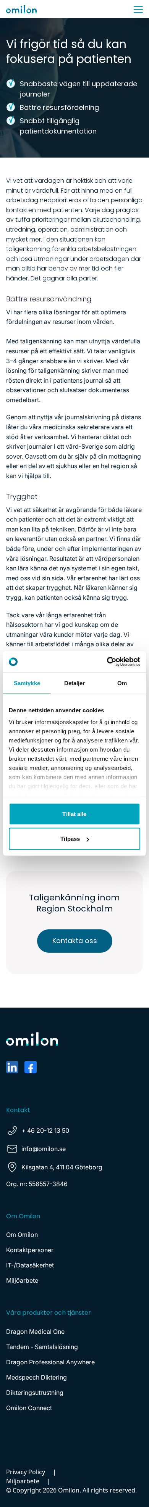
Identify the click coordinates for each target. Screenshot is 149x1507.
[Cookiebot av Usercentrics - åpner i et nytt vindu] (107, 662)
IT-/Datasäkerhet (30, 1265)
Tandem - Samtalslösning (42, 1347)
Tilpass (70, 839)
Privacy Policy (25, 1472)
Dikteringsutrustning (34, 1392)
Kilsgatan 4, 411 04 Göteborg (61, 1167)
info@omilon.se (43, 1149)
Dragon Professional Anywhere (50, 1362)
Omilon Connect (29, 1408)
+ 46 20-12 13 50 (45, 1130)
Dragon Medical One (35, 1331)
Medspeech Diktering (36, 1377)
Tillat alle (74, 813)
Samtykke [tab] (27, 682)
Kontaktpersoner (29, 1250)
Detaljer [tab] (74, 682)
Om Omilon (22, 1234)
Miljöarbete (22, 1280)
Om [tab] (122, 682)
